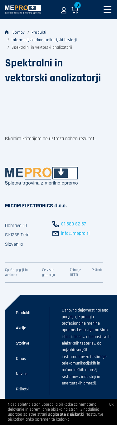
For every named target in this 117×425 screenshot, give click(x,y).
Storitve (22, 343)
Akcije (21, 328)
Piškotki (97, 270)
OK (111, 404)
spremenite (45, 419)
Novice (21, 374)
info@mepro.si (75, 233)
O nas (21, 358)
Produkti (39, 32)
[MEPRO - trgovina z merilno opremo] (23, 9)
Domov (18, 32)
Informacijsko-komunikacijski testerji (44, 39)
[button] (63, 10)
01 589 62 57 (73, 224)
